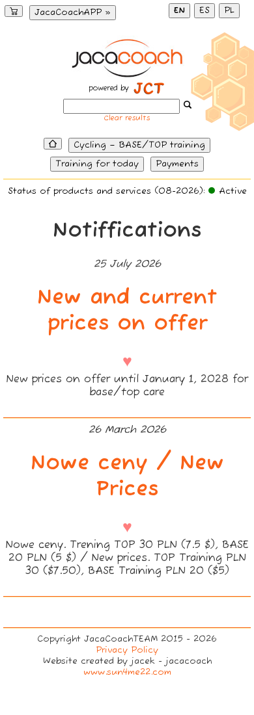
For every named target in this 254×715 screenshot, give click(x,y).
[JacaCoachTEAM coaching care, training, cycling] (127, 74)
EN (179, 10)
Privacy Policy (127, 650)
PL (229, 10)
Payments (177, 164)
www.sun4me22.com (127, 672)
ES (204, 10)
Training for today (97, 164)
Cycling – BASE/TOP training (139, 145)
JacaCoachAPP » (73, 12)
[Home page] (53, 144)
